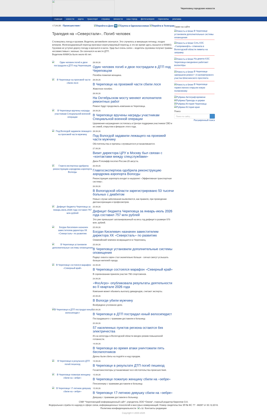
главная (58, 18)
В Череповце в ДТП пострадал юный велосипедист (132, 313)
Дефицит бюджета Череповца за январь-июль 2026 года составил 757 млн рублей (132, 212)
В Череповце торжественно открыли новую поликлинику (190, 87)
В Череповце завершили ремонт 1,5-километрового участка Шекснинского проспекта (194, 75)
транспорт (92, 18)
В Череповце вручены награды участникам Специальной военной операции (126, 116)
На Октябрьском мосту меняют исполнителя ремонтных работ (127, 99)
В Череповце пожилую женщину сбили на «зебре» (132, 378)
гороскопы (163, 18)
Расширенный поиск (204, 120)
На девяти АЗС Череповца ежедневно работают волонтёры (192, 62)
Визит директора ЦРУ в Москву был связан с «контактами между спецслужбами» (127, 154)
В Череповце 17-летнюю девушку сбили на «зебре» (133, 392)
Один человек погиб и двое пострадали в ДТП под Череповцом (132, 68)
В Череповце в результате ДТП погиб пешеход (129, 365)
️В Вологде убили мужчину (113, 300)
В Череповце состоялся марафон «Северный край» (133, 269)
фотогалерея (147, 18)
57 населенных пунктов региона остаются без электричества (128, 329)
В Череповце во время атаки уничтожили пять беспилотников (128, 349)
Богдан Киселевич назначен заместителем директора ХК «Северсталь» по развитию (126, 233)
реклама (176, 18)
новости (70, 18)
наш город (131, 18)
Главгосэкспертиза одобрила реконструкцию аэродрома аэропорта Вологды (127, 172)
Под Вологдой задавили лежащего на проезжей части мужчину (129, 137)
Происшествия (71, 25)
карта (81, 18)
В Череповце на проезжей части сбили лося (127, 83)
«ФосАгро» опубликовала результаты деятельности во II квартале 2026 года (132, 284)
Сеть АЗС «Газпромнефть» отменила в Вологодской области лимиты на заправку (191, 47)
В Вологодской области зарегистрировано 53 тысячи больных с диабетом (133, 192)
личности (118, 18)
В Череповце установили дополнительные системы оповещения (132, 250)
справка (105, 18)
